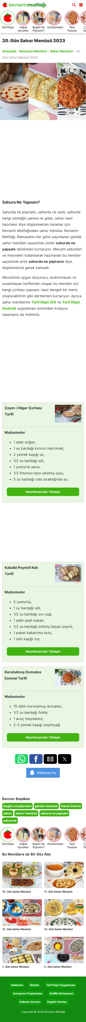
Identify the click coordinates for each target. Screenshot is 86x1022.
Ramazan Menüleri (33, 51)
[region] (43, 158)
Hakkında (17, 985)
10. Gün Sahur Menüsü (16, 891)
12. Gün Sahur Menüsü (16, 929)
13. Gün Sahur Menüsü (58, 929)
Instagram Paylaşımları (28, 993)
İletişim (34, 985)
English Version (57, 1001)
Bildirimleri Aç (46, 773)
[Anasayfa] (25, 6)
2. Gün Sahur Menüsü (57, 966)
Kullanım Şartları (29, 1001)
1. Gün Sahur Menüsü (15, 966)
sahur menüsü (26, 813)
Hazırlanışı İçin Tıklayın (43, 492)
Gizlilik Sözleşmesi (61, 993)
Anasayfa (9, 51)
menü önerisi (71, 806)
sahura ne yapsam (54, 813)
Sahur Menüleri (61, 51)
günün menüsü (46, 806)
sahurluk (10, 820)
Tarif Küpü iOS (44, 302)
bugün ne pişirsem (17, 806)
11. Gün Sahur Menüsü (58, 891)
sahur (7, 813)
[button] (81, 4)
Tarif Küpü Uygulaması (60, 985)
